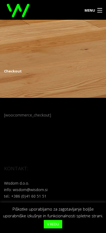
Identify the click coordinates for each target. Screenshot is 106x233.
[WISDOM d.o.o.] (40, 10)
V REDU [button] (53, 224)
